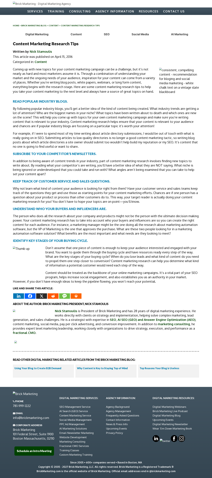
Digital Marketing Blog (166, 415)
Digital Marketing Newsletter (170, 424)
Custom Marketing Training (75, 454)
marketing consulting (174, 324)
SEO (107, 34)
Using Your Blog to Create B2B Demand (37, 368)
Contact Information (118, 419)
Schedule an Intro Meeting (34, 451)
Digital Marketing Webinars (169, 406)
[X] (41, 296)
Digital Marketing (36, 34)
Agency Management (118, 411)
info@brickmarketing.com (31, 418)
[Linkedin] (18, 296)
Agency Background (117, 406)
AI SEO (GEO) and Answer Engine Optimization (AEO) (156, 320)
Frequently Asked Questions (122, 415)
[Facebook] (30, 296)
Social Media (140, 34)
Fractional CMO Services (74, 446)
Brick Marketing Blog (33, 25)
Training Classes (69, 450)
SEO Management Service (74, 406)
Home (16, 25)
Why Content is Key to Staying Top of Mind (102, 368)
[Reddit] (53, 296)
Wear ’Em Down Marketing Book (172, 428)
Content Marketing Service (75, 415)
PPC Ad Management (72, 424)
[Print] (76, 296)
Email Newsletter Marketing (76, 432)
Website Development (73, 437)
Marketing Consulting (72, 441)
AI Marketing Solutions (73, 428)
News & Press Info (117, 424)
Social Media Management (75, 419)
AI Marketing (179, 34)
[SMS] (64, 296)
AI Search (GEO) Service (73, 411)
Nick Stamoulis (41, 51)
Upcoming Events (116, 428)
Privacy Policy (114, 432)
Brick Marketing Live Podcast (170, 411)
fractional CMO (24, 333)
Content (54, 25)
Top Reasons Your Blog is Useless (159, 368)
